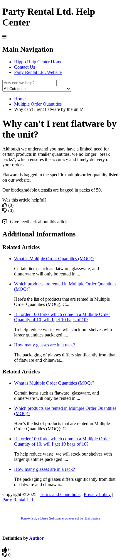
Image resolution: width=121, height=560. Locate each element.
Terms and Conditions (60, 494)
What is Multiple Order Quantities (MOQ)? (54, 258)
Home (20, 98)
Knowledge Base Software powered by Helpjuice (60, 518)
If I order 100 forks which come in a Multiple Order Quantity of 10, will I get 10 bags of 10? (62, 317)
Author (36, 538)
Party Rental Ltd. (18, 499)
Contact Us (24, 67)
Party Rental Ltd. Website (38, 72)
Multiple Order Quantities (38, 103)
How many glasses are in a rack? (44, 344)
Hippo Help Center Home (38, 61)
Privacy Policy (97, 494)
